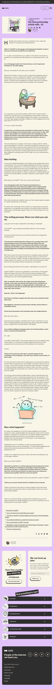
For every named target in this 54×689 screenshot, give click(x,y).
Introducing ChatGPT (12, 510)
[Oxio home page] (5, 8)
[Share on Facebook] (29, 27)
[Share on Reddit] (37, 27)
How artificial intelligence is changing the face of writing (22, 520)
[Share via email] (39, 27)
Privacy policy (7, 670)
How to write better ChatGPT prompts (17, 522)
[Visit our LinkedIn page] (36, 654)
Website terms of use (9, 667)
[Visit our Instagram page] (30, 654)
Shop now (45, 8)
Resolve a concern (8, 672)
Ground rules (7, 675)
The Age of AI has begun (13, 529)
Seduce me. (35, 578)
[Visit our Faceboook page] (42, 654)
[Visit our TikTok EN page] (48, 654)
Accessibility (7, 678)
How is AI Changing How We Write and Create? (20, 513)
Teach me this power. (14, 581)
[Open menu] (51, 8)
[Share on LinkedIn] (31, 27)
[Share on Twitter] (34, 27)
